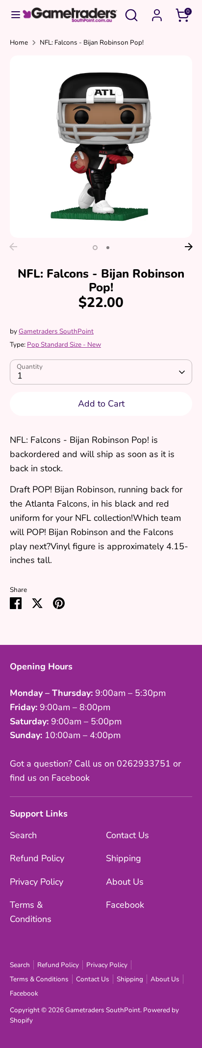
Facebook (125, 905)
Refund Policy (37, 858)
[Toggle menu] (11, 15)
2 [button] (107, 247)
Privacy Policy (36, 882)
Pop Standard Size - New (64, 344)
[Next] (189, 246)
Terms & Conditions (39, 979)
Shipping (123, 858)
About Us (125, 882)
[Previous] (13, 246)
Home (19, 42)
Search (23, 835)
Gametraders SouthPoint (56, 331)
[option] (101, 146)
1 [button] (95, 247)
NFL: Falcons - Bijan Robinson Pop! (92, 42)
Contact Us (127, 835)
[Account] (157, 12)
